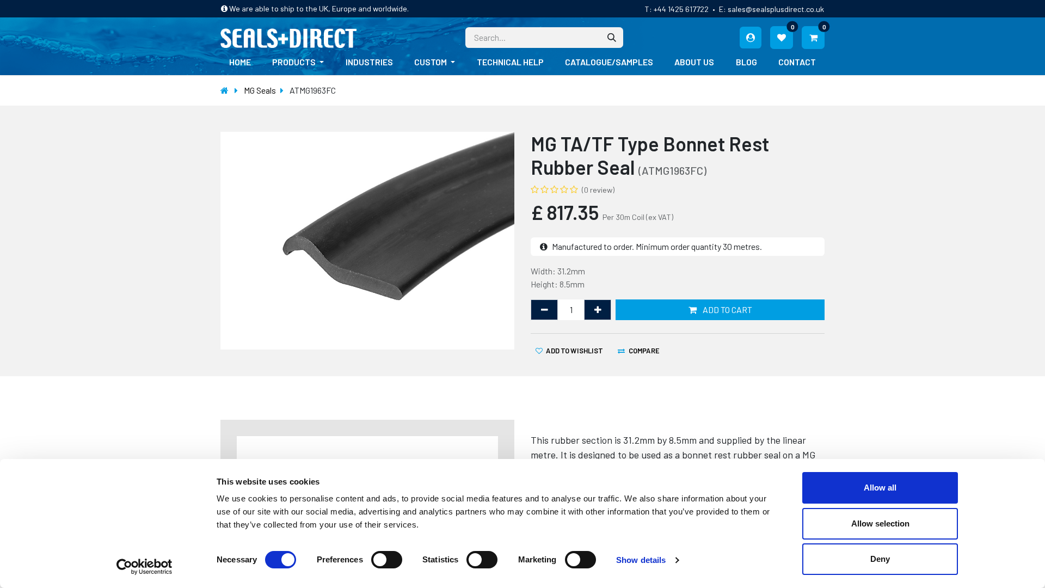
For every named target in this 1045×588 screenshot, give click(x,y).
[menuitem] (240, 62)
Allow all (880, 487)
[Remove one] (544, 309)
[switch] (386, 559)
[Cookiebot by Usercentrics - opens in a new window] (144, 567)
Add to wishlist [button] (574, 350)
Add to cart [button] (726, 309)
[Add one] (597, 309)
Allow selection (880, 523)
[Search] (611, 37)
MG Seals (260, 90)
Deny (880, 559)
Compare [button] (644, 350)
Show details (641, 560)
